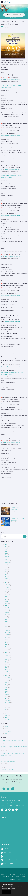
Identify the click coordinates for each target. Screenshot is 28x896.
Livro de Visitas (5, 877)
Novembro (7, 562)
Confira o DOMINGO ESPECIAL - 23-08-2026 (12, 740)
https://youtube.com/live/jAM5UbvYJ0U (12, 169)
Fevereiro (7, 556)
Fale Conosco (4, 879)
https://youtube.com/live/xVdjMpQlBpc (12, 128)
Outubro (7, 564)
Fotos (12, 877)
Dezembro (7, 560)
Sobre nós (15, 874)
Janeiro (6, 580)
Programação (23, 874)
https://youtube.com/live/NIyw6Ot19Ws (12, 79)
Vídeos (17, 877)
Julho (6, 548)
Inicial (3, 874)
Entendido (6, 892)
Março (6, 555)
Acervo (23, 877)
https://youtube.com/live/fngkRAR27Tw (12, 442)
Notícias (6, 728)
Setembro (7, 566)
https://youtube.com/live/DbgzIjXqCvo (12, 288)
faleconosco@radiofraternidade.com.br (13, 859)
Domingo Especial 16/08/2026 (8, 761)
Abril (6, 553)
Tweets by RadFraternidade (8, 769)
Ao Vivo (6, 726)
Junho (6, 549)
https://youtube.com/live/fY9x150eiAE (12, 321)
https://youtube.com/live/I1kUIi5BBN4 (12, 403)
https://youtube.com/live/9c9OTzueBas (12, 208)
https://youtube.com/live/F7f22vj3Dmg (12, 366)
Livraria (19, 879)
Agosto (6, 546)
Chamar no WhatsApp (8, 856)
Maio (6, 551)
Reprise (6, 733)
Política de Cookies (11, 888)
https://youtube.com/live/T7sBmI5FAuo (12, 256)
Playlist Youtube (8, 731)
